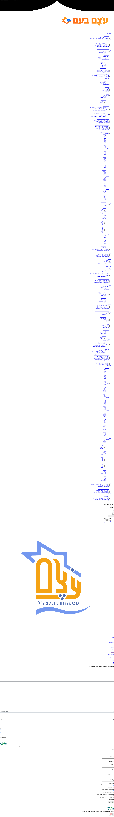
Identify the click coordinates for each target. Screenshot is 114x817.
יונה (102, 224)
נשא (105, 178)
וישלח (105, 142)
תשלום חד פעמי (111, 787)
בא (105, 152)
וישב (105, 144)
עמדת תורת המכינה (102, 115)
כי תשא (104, 159)
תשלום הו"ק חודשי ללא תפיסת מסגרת (106, 797)
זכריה (102, 231)
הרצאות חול (106, 261)
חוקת (105, 183)
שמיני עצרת (103, 83)
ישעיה (105, 215)
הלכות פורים (103, 64)
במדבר (107, 176)
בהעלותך (104, 179)
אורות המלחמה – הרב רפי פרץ (103, 70)
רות (105, 240)
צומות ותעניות (106, 95)
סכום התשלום (111, 777)
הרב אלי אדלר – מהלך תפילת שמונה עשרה (100, 249)
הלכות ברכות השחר (102, 57)
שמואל (104, 208)
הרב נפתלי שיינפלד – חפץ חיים (102, 128)
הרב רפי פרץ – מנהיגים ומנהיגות (99, 111)
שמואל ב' (101, 210)
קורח (105, 181)
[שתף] (110, 815)
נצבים (105, 198)
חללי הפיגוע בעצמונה (111, 654)
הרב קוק (109, 69)
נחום (102, 227)
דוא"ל (112, 766)
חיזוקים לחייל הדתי (102, 37)
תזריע (105, 167)
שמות (107, 148)
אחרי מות (104, 170)
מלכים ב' (101, 214)
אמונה (110, 39)
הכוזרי (107, 40)
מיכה (102, 225)
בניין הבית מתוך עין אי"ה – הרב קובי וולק (100, 75)
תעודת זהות (111, 761)
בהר (105, 173)
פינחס (105, 185)
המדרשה (113, 649)
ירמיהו (105, 216)
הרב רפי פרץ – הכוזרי (102, 42)
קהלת (105, 242)
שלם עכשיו (110, 802)
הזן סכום (112, 779)
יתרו (105, 154)
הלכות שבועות (103, 68)
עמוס (102, 222)
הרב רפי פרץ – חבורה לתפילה (103, 250)
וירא (105, 138)
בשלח (105, 153)
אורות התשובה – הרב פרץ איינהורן (102, 76)
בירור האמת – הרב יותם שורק (103, 49)
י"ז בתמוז (101, 102)
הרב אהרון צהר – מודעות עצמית (102, 121)
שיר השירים (103, 238)
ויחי (105, 147)
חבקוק (102, 228)
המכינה (113, 637)
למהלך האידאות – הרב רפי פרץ (102, 74)
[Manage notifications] (111, 814)
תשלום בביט (111, 799)
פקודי (105, 161)
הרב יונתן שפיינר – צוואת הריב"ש (102, 265)
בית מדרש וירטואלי (111, 642)
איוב (105, 237)
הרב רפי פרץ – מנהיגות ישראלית (99, 110)
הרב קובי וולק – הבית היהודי (100, 108)
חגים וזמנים (109, 77)
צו (105, 165)
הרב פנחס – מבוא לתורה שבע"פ (102, 256)
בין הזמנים (104, 101)
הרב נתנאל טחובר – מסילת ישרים (102, 126)
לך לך (105, 136)
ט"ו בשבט (107, 87)
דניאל (105, 244)
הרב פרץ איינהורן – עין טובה (103, 119)
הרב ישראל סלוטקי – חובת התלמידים (101, 123)
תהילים (104, 235)
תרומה (104, 157)
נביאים (107, 204)
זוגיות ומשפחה (106, 106)
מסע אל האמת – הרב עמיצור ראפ (102, 45)
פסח (108, 89)
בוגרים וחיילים (112, 644)
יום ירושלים (106, 91)
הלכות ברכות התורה (102, 58)
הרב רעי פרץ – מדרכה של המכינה (102, 125)
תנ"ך (110, 203)
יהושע (105, 205)
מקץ (105, 145)
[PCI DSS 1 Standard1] (3, 745)
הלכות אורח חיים (105, 51)
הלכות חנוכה (103, 63)
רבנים (107, 260)
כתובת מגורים (111, 772)
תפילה (110, 248)
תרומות (113, 660)
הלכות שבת (106, 55)
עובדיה (102, 223)
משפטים (104, 155)
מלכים (105, 211)
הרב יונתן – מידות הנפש (104, 129)
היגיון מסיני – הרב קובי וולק (103, 44)
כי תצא (104, 196)
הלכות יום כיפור (103, 62)
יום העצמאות (106, 93)
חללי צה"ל (112, 652)
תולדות (104, 140)
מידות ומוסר (109, 104)
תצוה (105, 158)
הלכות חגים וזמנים (105, 59)
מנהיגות (107, 109)
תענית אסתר (103, 100)
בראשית (107, 133)
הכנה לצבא (106, 36)
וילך (105, 199)
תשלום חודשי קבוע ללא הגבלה (108, 789)
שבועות (107, 94)
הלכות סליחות (103, 60)
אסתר (105, 243)
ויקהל (105, 160)
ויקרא (107, 163)
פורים (107, 88)
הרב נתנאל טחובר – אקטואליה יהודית (98, 116)
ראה (105, 193)
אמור (105, 172)
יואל (102, 221)
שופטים (104, 195)
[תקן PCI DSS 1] (110, 810)
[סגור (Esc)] (109, 815)
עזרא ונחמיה (103, 246)
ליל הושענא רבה (103, 82)
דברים (107, 189)
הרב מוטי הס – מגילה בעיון (103, 254)
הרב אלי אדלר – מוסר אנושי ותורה (102, 127)
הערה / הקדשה (111, 774)
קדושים (104, 171)
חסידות (109, 262)
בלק (105, 184)
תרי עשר (104, 218)
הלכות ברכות (106, 56)
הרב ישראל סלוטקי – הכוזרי (100, 43)
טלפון (112, 764)
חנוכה (107, 85)
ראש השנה (104, 79)
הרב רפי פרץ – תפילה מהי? (103, 251)
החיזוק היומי (109, 33)
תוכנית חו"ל (112, 647)
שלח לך (104, 180)
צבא (110, 34)
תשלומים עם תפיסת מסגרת (108, 792)
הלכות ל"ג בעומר (102, 66)
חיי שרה (104, 139)
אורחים (109, 259)
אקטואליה (107, 114)
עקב (105, 192)
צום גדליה (104, 96)
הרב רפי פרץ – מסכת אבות (103, 122)
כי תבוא (104, 197)
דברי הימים (104, 247)
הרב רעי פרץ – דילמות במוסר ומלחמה (101, 120)
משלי (105, 236)
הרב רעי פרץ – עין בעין (101, 117)
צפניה (102, 229)
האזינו (105, 200)
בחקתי (104, 174)
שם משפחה (111, 759)
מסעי (105, 187)
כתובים (107, 234)
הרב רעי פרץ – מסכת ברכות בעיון (102, 255)
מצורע (105, 168)
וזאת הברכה (103, 202)
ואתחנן (104, 191)
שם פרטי (112, 756)
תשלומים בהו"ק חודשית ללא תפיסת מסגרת (105, 794)
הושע (102, 219)
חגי (102, 230)
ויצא (105, 141)
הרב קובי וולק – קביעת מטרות (100, 113)
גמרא (110, 253)
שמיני (105, 166)
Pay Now (3, 737)
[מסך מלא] (112, 815)
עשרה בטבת (103, 98)
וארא (105, 151)
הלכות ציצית (103, 53)
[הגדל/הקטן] (113, 815)
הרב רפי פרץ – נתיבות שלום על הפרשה (101, 263)
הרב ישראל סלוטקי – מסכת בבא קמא (101, 257)
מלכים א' (101, 212)
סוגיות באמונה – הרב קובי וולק (103, 46)
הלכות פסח (104, 65)
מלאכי (102, 232)
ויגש (105, 146)
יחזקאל (104, 217)
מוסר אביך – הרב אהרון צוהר (103, 71)
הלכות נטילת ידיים (102, 52)
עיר (113, 769)
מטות (105, 186)
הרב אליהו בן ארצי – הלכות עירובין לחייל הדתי (99, 38)
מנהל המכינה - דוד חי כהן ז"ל (112, 657)
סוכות (105, 81)
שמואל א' (101, 209)
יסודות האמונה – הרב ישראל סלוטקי (101, 47)
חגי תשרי (107, 78)
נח (105, 135)
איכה (105, 241)
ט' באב (102, 103)
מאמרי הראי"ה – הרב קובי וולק (102, 72)
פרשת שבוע (109, 130)
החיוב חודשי (111, 783)
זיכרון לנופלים (108, 266)
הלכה (110, 50)
